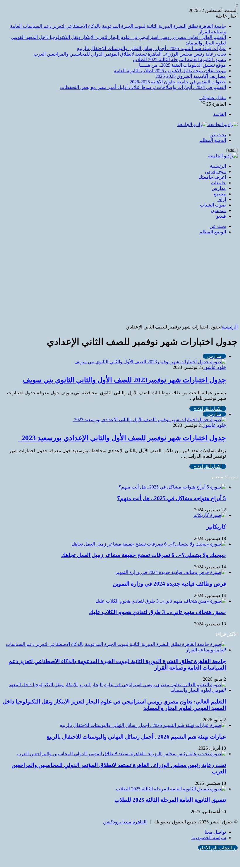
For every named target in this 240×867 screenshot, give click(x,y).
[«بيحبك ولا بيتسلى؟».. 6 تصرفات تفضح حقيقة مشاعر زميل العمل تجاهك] (148, 543)
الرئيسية (218, 166)
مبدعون (218, 210)
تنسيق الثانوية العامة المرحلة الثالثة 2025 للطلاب (179, 59)
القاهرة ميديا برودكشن (124, 821)
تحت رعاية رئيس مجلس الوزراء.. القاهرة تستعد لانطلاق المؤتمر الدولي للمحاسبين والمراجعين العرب (130, 53)
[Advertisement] (120, 280)
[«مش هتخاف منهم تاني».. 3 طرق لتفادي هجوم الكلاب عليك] (160, 600)
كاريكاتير (216, 527)
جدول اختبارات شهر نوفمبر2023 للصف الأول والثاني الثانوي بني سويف (124, 380)
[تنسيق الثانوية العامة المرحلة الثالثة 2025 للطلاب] (171, 788)
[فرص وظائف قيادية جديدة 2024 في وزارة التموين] (170, 572)
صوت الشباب (213, 204)
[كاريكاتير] (209, 515)
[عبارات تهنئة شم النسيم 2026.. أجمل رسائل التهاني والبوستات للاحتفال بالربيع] (143, 725)
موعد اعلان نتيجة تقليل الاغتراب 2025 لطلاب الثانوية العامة (170, 70)
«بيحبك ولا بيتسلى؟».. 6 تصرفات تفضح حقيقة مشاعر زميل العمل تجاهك (143, 555)
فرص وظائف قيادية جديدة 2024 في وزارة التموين (169, 584)
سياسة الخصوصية (208, 837)
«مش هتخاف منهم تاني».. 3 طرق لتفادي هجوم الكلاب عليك (157, 612)
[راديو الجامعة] (207, 124)
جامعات (218, 182)
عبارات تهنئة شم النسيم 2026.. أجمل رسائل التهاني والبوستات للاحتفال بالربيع (151, 48)
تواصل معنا (215, 832)
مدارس (219, 188)
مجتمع (220, 193)
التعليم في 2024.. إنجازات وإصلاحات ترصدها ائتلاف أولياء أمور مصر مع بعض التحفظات (143, 87)
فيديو (221, 216)
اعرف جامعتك (212, 177)
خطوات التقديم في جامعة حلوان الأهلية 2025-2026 (178, 81)
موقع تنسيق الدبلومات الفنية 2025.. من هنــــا (182, 65)
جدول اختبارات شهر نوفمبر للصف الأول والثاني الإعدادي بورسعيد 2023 (122, 438)
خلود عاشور (214, 367)
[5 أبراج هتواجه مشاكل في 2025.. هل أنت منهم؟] (172, 486)
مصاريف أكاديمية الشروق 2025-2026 (190, 76)
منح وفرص (215, 171)
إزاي (221, 199)
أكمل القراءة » (208, 408)
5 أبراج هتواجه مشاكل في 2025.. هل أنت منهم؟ (171, 498)
